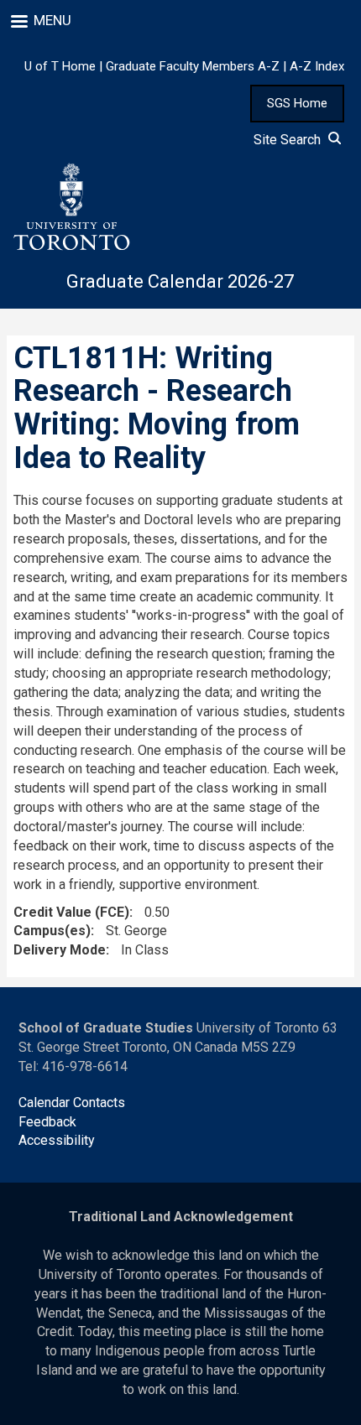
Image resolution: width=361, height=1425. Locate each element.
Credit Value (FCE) (71, 912)
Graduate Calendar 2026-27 (180, 281)
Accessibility (56, 1140)
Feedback (47, 1122)
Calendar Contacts (71, 1102)
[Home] (70, 207)
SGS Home (297, 103)
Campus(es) (52, 931)
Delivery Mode (59, 950)
